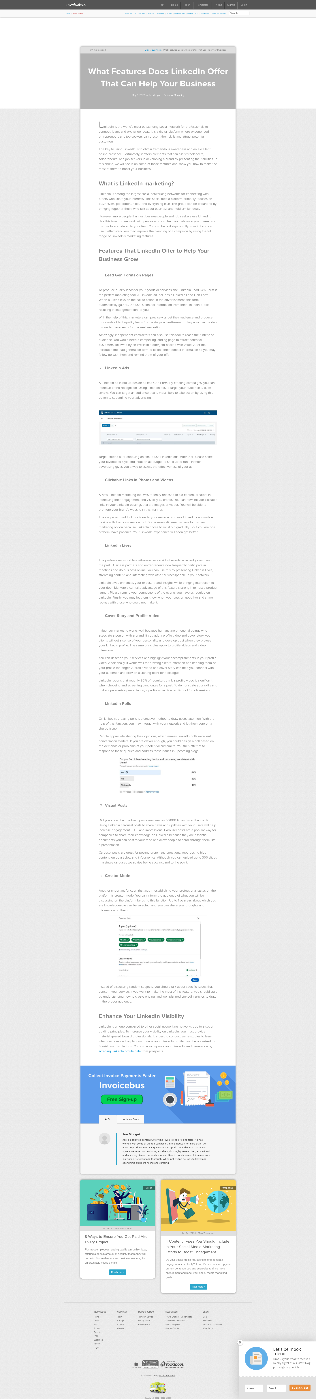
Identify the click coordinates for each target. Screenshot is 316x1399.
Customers (98, 1340)
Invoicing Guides (172, 1328)
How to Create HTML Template (178, 1317)
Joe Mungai (154, 95)
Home (96, 1317)
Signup (231, 4)
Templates (202, 4)
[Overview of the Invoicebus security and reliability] (136, 1365)
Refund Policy (144, 1324)
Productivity (192, 13)
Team (119, 1317)
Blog (68, 13)
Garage (120, 1321)
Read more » (117, 1272)
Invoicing (128, 13)
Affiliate (120, 1324)
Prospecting (179, 13)
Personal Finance (219, 13)
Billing (169, 13)
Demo (174, 4)
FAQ (96, 1336)
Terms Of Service (145, 1317)
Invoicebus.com (167, 1375)
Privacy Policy (144, 1321)
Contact (120, 1328)
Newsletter (207, 1321)
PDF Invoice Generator (175, 1321)
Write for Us (78, 13)
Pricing (218, 4)
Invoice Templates (172, 1324)
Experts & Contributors (212, 1324)
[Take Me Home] (76, 4)
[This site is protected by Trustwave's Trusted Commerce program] (150, 1364)
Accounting (140, 13)
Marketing (205, 13)
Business (160, 13)
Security (97, 1332)
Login (244, 4)
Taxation (150, 13)
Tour (187, 4)
